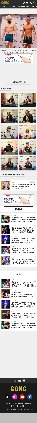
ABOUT (8, 404)
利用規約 (28, 404)
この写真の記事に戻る (18, 82)
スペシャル (12, 6)
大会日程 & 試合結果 (23, 6)
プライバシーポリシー (18, 406)
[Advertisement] (18, 354)
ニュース (4, 6)
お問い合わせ (18, 404)
